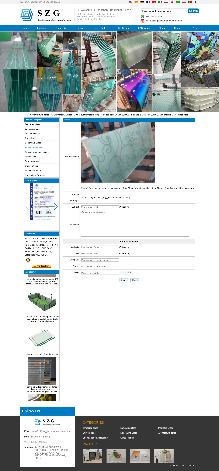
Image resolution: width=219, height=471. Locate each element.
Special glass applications (37, 152)
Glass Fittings (31, 166)
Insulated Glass (32, 133)
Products (41, 28)
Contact (178, 28)
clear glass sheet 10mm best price (42, 347)
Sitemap (174, 465)
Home (25, 28)
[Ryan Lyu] (28, 260)
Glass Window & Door (61, 115)
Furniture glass (32, 161)
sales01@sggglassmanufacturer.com (164, 20)
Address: (29, 447)
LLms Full (191, 465)
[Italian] (160, 2)
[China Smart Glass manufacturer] (164, 462)
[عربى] (178, 2)
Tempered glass (32, 124)
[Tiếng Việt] (154, 2)
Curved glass (31, 138)
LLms (182, 465)
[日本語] (172, 2)
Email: (27, 431)
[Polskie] (184, 2)
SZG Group (123, 28)
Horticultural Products (35, 175)
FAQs (194, 28)
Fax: (26, 436)
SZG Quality (101, 28)
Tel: (26, 442)
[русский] (166, 2)
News (162, 28)
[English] (130, 2)
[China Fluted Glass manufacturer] (116, 462)
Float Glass (30, 156)
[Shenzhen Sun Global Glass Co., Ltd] (46, 20)
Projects (81, 28)
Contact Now (41, 266)
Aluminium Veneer (33, 170)
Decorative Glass (33, 143)
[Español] (136, 2)
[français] (148, 2)
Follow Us (31, 411)
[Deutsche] (142, 2)
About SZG (61, 28)
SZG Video (144, 28)
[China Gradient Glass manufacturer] (140, 462)
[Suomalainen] (196, 2)
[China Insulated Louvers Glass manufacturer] (92, 462)
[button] (103, 109)
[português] (190, 2)
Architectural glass (40, 115)
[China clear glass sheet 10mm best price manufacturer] (42, 345)
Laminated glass (33, 129)
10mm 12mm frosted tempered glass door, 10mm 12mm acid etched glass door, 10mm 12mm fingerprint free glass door (137, 188)
